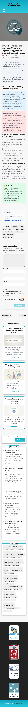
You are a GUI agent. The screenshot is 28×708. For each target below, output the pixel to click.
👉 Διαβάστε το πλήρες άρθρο (13, 220)
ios (22, 226)
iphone (6, 557)
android (15, 546)
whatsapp (12, 568)
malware (13, 557)
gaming (18, 551)
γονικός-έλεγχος (8, 584)
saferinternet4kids (9, 562)
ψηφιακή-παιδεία (8, 602)
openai (6, 560)
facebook (11, 551)
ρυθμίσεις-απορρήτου (8, 234)
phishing (13, 560)
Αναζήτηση (20, 440)
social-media (15, 565)
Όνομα (5, 269)
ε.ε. (21, 586)
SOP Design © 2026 (14, 703)
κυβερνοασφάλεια (8, 592)
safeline (19, 560)
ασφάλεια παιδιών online (10, 576)
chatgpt (6, 549)
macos (4, 229)
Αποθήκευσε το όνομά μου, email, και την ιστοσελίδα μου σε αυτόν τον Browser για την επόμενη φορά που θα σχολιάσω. (13, 292)
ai (9, 546)
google (6, 554)
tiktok (5, 568)
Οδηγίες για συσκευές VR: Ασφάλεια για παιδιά (14, 366)
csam (12, 549)
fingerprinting (15, 226)
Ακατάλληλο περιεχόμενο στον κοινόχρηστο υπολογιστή (14, 401)
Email (5, 275)
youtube (20, 568)
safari (10, 229)
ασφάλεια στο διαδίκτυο (10, 578)
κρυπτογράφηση (18, 589)
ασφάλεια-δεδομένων (8, 231)
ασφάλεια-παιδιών (9, 573)
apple (7, 226)
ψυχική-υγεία (7, 610)
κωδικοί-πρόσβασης (9, 594)
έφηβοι (6, 570)
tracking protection (19, 229)
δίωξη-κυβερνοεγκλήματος (11, 586)
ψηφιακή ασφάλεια (7, 237)
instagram (20, 554)
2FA (5, 546)
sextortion (7, 565)
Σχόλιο (5, 253)
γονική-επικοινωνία (9, 581)
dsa (5, 551)
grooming (13, 554)
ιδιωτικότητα (20, 231)
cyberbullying (20, 549)
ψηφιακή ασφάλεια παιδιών (11, 608)
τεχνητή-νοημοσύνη (9, 600)
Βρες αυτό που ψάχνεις (14, 436)
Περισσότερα (14, 357)
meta (19, 557)
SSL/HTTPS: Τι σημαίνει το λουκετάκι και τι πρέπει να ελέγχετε (14, 331)
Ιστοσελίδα (6, 281)
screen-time (19, 562)
